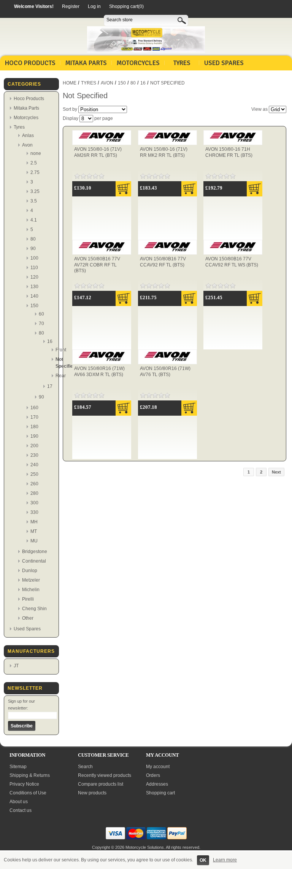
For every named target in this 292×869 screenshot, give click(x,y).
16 (49, 341)
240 (34, 464)
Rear (61, 375)
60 (41, 314)
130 (34, 286)
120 (34, 277)
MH (34, 522)
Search (85, 766)
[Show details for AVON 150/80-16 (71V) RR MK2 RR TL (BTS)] (167, 142)
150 (34, 305)
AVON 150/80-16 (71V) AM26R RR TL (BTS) (98, 152)
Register (70, 6)
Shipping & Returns (30, 775)
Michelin (31, 589)
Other (27, 618)
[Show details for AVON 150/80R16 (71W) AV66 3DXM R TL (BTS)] (101, 361)
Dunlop (29, 570)
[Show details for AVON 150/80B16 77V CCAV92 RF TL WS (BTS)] (233, 251)
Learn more (225, 860)
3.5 (33, 201)
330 (34, 512)
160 (34, 407)
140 (34, 296)
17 (49, 386)
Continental (34, 561)
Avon (27, 145)
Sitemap (18, 766)
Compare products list (100, 784)
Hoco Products (30, 63)
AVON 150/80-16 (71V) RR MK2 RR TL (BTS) (163, 152)
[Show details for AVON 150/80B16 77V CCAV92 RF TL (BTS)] (167, 251)
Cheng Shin (34, 608)
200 (34, 445)
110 (34, 267)
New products (92, 793)
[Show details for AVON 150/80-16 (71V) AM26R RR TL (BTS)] (101, 142)
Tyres (181, 63)
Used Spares (224, 63)
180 (34, 426)
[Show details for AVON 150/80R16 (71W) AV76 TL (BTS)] (167, 361)
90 (33, 248)
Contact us (21, 810)
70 (41, 323)
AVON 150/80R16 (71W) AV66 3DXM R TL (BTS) (99, 371)
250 (34, 474)
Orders (153, 775)
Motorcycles (138, 63)
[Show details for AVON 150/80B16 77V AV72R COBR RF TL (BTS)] (101, 251)
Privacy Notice (24, 784)
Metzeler (31, 580)
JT (16, 665)
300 (34, 502)
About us (19, 801)
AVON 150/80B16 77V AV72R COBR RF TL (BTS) (97, 264)
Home (69, 83)
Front (61, 349)
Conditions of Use (28, 793)
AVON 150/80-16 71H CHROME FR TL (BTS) (228, 152)
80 (33, 239)
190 (34, 436)
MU (34, 541)
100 (34, 258)
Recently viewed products (104, 775)
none (35, 153)
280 (34, 493)
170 (34, 417)
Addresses (157, 784)
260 (34, 483)
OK (203, 860)
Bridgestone (34, 551)
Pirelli (28, 599)
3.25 (35, 191)
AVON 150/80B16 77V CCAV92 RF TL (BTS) (163, 262)
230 (34, 455)
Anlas (28, 135)
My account (158, 766)
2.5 (33, 163)
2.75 (35, 172)
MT (33, 531)
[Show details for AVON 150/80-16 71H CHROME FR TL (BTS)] (233, 142)
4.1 (33, 220)
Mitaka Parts (86, 63)
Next (276, 472)
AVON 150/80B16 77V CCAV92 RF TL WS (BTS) (231, 262)
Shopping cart (160, 793)
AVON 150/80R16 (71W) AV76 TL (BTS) (165, 371)
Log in (94, 6)
